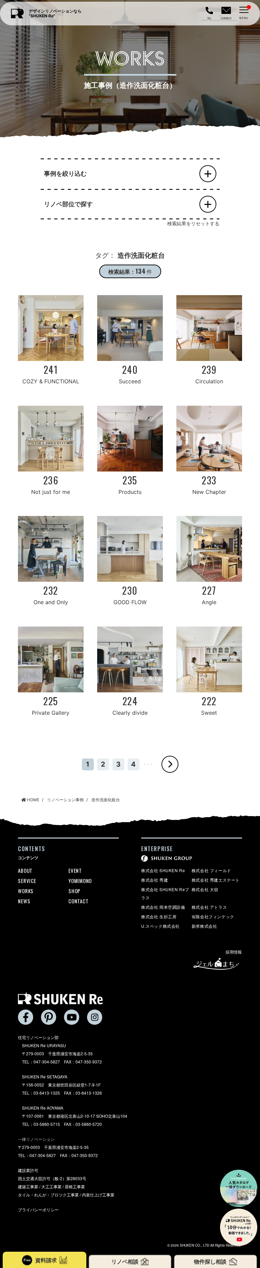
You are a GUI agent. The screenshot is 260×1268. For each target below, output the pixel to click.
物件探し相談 (210, 1261)
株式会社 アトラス (209, 907)
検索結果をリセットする (193, 223)
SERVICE (27, 880)
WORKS (26, 891)
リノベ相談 (124, 1261)
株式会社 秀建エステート (216, 880)
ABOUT (25, 870)
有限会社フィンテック (213, 916)
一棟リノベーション (36, 1139)
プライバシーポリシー (38, 1209)
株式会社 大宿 (205, 889)
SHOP (74, 891)
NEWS (24, 901)
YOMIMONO (80, 880)
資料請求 (46, 1260)
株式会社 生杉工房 (158, 916)
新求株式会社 (204, 926)
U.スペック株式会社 (160, 926)
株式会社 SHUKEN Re (163, 870)
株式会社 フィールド (211, 870)
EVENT (75, 870)
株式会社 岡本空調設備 (163, 907)
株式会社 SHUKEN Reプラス (165, 893)
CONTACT (78, 901)
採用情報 (234, 952)
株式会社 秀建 (154, 880)
